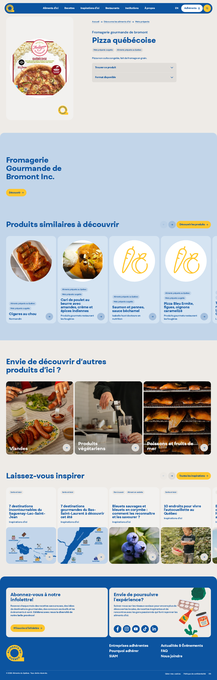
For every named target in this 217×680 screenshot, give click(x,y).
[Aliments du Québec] (10, 8)
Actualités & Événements (182, 645)
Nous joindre (171, 656)
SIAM (113, 656)
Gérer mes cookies (173, 674)
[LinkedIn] (154, 629)
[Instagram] (127, 629)
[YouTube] (136, 629)
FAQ (164, 651)
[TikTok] (145, 629)
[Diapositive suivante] (172, 224)
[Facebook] (117, 629)
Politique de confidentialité (195, 674)
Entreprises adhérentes (128, 645)
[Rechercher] (207, 8)
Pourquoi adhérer (124, 651)
